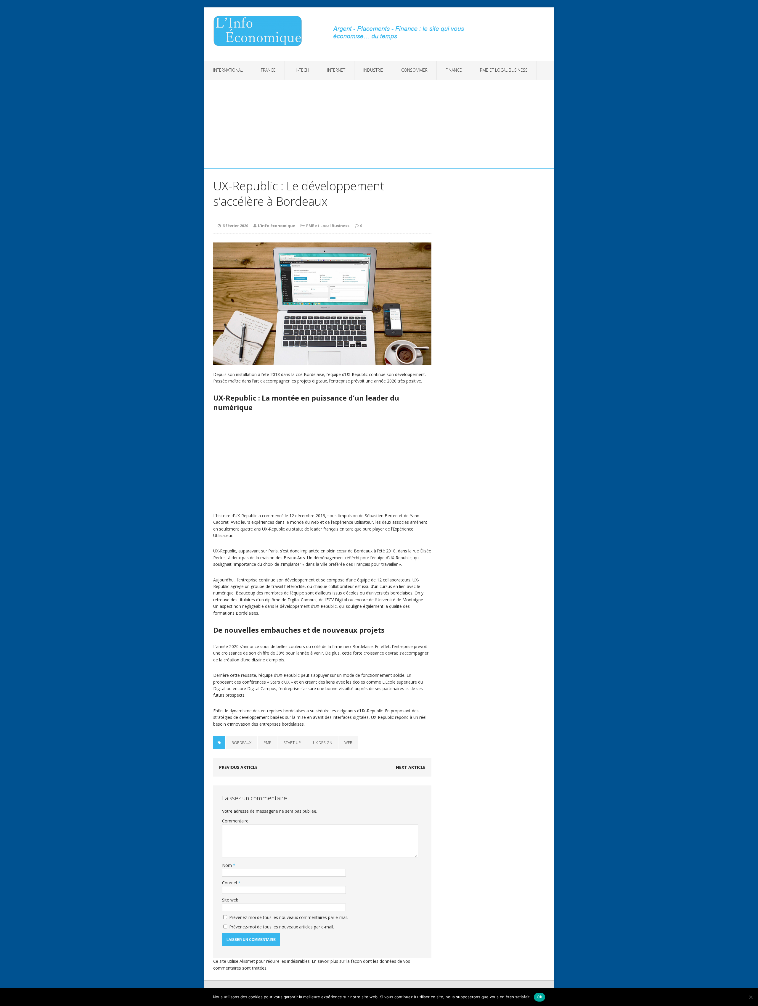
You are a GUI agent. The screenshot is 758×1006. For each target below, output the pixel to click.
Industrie (373, 70)
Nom (227, 865)
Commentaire (235, 821)
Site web (230, 900)
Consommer (414, 70)
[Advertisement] (379, 124)
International (228, 70)
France (268, 70)
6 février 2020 (235, 225)
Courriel (230, 883)
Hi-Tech (301, 70)
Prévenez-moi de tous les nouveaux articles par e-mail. (281, 927)
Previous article (238, 767)
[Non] (751, 997)
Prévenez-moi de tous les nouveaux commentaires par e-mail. (288, 917)
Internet (336, 70)
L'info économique (276, 225)
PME (267, 742)
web (348, 742)
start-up (292, 742)
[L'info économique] (259, 31)
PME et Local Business (504, 70)
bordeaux (241, 742)
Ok (539, 996)
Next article (410, 767)
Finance (454, 70)
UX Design (322, 742)
